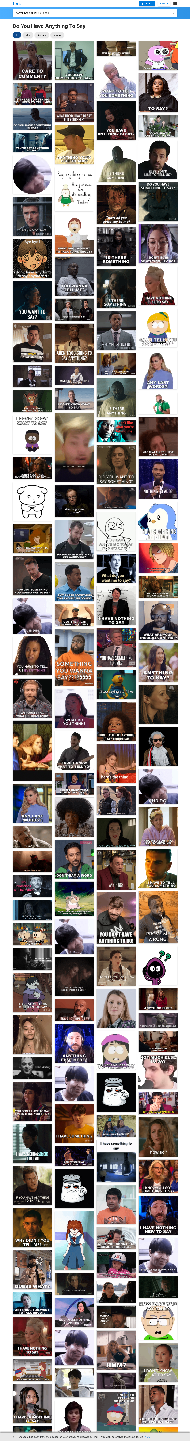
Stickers (42, 35)
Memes (57, 35)
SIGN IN (164, 4)
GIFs (28, 35)
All (17, 35)
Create (149, 4)
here (147, 1436)
